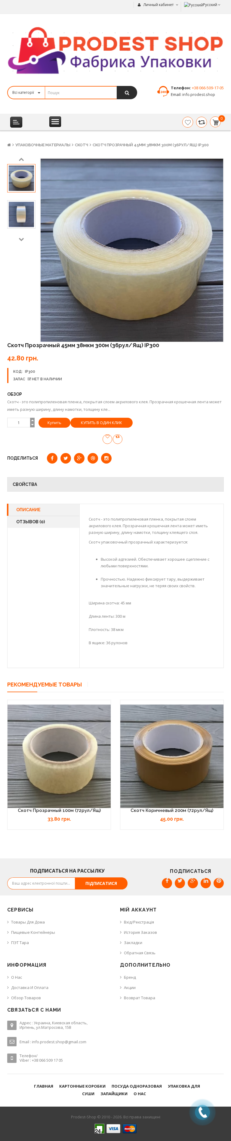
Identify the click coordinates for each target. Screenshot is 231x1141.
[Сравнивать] (201, 122)
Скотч (81, 145)
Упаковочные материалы (42, 145)
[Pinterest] (219, 883)
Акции (130, 987)
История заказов (140, 932)
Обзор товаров (26, 997)
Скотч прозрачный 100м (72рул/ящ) (59, 810)
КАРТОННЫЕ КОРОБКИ (82, 1086)
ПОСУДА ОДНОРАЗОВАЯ (137, 1086)
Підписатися (101, 883)
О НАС (140, 1093)
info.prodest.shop (198, 94)
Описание (28, 509)
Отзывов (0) (30, 521)
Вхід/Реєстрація (139, 922)
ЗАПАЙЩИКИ (114, 1093)
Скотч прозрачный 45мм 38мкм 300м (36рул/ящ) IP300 (151, 145)
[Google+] (193, 883)
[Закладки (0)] (187, 122)
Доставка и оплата (29, 987)
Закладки (133, 942)
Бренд (130, 977)
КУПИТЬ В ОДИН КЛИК (101, 422)
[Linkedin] (206, 883)
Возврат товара (139, 997)
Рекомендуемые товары (44, 684)
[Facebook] (167, 883)
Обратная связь (140, 953)
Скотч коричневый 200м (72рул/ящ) (172, 810)
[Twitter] (180, 883)
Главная (43, 1086)
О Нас (16, 977)
